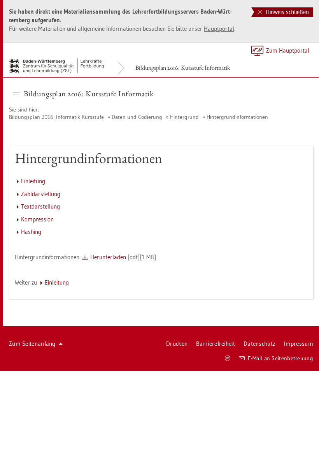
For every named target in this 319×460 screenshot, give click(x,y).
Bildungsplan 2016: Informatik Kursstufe (56, 116)
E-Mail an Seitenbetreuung (281, 358)
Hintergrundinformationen (237, 116)
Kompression (37, 219)
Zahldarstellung (40, 194)
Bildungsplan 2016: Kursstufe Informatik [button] (89, 93)
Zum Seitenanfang (32, 343)
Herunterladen (108, 257)
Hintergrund (184, 116)
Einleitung (33, 181)
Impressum (298, 343)
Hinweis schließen (286, 12)
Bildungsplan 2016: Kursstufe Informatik (182, 67)
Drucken (177, 343)
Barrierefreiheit (215, 343)
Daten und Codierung (137, 116)
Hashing (31, 231)
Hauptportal (219, 28)
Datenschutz (259, 343)
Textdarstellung (40, 206)
